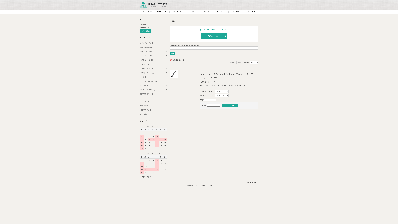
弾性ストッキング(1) (151, 81)
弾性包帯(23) (144, 85)
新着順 (239, 62)
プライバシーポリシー (147, 114)
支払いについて (192, 12)
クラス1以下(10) (146, 56)
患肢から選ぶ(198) (146, 47)
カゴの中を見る (145, 31)
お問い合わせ (250, 12)
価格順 (232, 62)
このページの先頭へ (250, 182)
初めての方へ (176, 12)
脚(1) (144, 77)
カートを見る (221, 12)
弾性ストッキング (214, 36)
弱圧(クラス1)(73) (147, 60)
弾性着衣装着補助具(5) (147, 90)
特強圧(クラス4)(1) (147, 73)
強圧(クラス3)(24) (147, 68)
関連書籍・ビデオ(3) (146, 94)
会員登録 (236, 12)
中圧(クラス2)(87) (147, 64)
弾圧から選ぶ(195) (146, 51)
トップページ (147, 12)
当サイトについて (146, 101)
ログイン (206, 12)
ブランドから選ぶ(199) (147, 43)
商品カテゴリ (161, 12)
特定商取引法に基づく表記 (148, 110)
